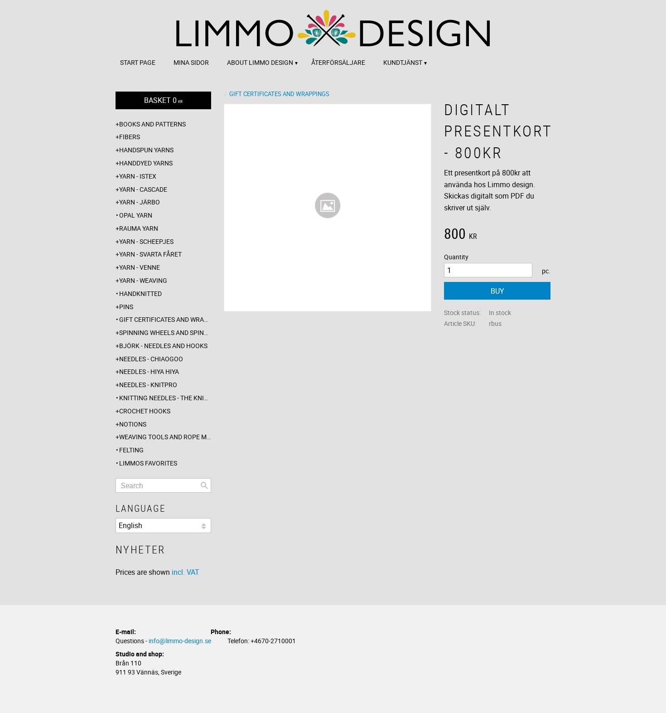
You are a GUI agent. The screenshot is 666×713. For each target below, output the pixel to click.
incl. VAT (185, 572)
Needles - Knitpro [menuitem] (148, 384)
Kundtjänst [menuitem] (402, 62)
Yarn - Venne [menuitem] (139, 267)
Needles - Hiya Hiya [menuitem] (149, 371)
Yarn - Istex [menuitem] (137, 176)
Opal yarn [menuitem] (135, 215)
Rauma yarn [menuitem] (138, 228)
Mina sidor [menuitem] (191, 62)
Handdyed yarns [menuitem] (146, 163)
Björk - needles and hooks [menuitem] (163, 345)
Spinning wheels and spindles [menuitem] (165, 332)
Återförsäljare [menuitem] (338, 62)
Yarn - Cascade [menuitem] (143, 189)
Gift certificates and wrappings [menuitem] (165, 319)
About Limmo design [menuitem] (260, 62)
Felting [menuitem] (131, 450)
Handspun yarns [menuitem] (146, 150)
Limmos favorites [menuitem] (148, 463)
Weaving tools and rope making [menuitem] (165, 436)
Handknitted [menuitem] (140, 293)
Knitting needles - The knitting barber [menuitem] (165, 397)
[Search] (204, 485)
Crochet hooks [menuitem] (144, 411)
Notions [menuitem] (132, 424)
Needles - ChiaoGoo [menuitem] (151, 358)
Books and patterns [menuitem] (152, 124)
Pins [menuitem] (126, 306)
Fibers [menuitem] (129, 136)
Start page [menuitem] (137, 62)
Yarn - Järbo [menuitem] (139, 202)
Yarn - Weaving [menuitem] (143, 280)
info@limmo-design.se (180, 640)
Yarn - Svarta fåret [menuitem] (150, 254)
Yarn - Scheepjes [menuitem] (146, 241)
